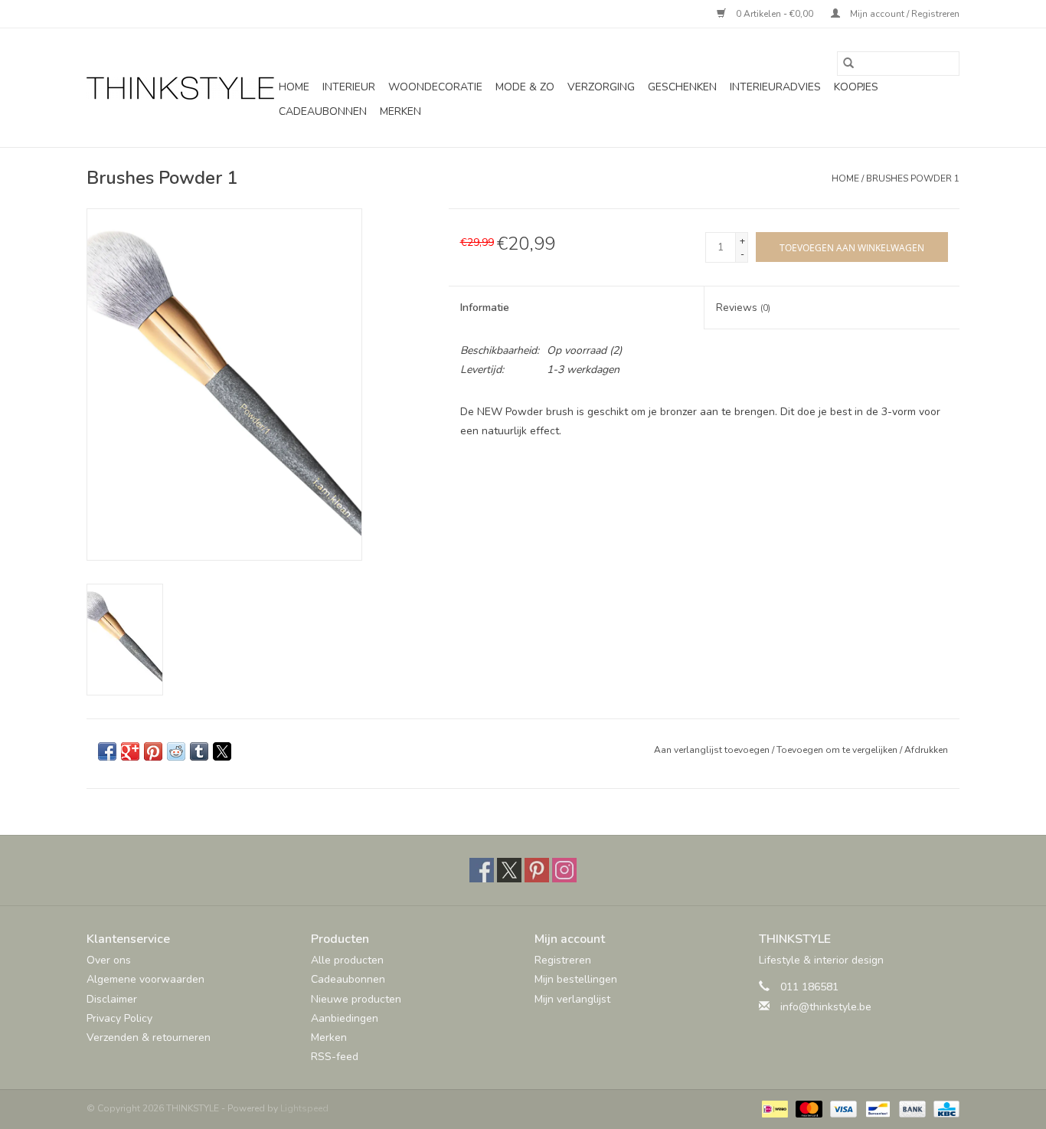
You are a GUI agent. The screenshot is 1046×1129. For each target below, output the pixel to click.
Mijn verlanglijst (572, 999)
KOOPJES (856, 87)
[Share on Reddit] (176, 751)
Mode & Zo (524, 87)
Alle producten (347, 960)
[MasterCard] (807, 1108)
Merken (400, 111)
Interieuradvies (775, 87)
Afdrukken (926, 750)
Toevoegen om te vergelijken (838, 750)
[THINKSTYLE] (180, 88)
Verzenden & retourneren (149, 1037)
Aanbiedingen (344, 1018)
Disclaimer (112, 999)
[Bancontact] (876, 1108)
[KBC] (943, 1108)
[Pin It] (153, 751)
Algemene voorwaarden (145, 979)
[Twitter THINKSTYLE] (509, 870)
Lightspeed (304, 1108)
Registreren (562, 960)
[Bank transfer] (911, 1108)
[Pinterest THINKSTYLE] (537, 870)
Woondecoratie (435, 87)
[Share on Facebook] (107, 751)
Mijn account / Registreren (903, 14)
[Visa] (842, 1108)
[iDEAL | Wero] (773, 1108)
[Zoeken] (848, 63)
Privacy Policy (119, 1018)
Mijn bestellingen (575, 979)
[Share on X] (222, 751)
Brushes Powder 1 (912, 178)
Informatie (484, 307)
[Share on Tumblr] (199, 751)
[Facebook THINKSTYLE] (481, 870)
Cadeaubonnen (323, 111)
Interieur (348, 87)
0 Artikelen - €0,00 (775, 14)
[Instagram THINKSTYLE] (564, 870)
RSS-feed (334, 1056)
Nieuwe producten (356, 999)
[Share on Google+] (130, 751)
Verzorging (601, 87)
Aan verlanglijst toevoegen (713, 750)
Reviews (743, 307)
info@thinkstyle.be (825, 1007)
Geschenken (682, 87)
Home (294, 87)
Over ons (109, 960)
